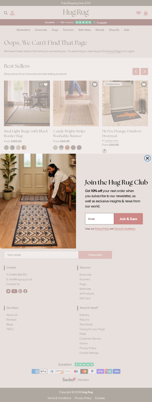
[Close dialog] (147, 158)
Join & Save (128, 218)
